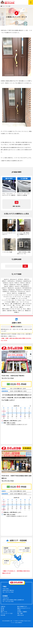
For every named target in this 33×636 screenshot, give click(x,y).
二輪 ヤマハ (13, 307)
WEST (13, 293)
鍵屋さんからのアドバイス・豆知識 (24, 609)
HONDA (11, 284)
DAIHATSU (26, 281)
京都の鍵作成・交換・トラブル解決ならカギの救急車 (14, 620)
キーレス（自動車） (11, 298)
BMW (3, 281)
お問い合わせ (20, 615)
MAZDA (9, 288)
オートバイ (25, 295)
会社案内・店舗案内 (22, 612)
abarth (5, 279)
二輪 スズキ (6, 305)
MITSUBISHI (25, 288)
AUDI (25, 279)
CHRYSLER (10, 281)
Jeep (5, 286)
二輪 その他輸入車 (14, 304)
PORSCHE (26, 290)
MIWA (4, 290)
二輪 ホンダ (24, 305)
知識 (28, 309)
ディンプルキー (18, 300)
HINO (5, 284)
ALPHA (19, 279)
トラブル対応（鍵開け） (10, 302)
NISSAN (10, 290)
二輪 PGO (4, 304)
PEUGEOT (18, 290)
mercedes (17, 288)
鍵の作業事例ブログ (22, 606)
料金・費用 (20, 613)
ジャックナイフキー (6, 300)
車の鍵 (2, 608)
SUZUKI (12, 291)
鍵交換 (2, 610)
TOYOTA (20, 291)
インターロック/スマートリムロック (11, 295)
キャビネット (7, 297)
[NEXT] (30, 406)
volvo (27, 291)
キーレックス (22, 298)
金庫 (3, 310)
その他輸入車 (21, 293)
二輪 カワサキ (26, 304)
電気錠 (26, 310)
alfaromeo (12, 279)
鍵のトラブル (4, 612)
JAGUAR (25, 284)
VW (8, 293)
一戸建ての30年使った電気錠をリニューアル (23, 252)
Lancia (16, 286)
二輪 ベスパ (15, 305)
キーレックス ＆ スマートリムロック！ (9, 233)
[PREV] (3, 406)
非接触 (15, 312)
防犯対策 (3, 615)
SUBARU (5, 291)
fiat (10, 283)
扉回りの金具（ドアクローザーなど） (11, 309)
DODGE (5, 283)
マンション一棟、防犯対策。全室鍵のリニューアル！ (23, 234)
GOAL (27, 283)
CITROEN (18, 281)
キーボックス (16, 297)
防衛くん (20, 310)
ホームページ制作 (14, 622)
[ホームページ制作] (20, 622)
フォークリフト (23, 302)
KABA (10, 286)
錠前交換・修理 (11, 310)
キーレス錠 (24, 297)
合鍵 (20, 307)
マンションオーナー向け (7, 613)
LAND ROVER (24, 286)
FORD (15, 283)
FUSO (21, 283)
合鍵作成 (3, 606)
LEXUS (3, 288)
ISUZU (18, 284)
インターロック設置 (7, 252)
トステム (28, 300)
